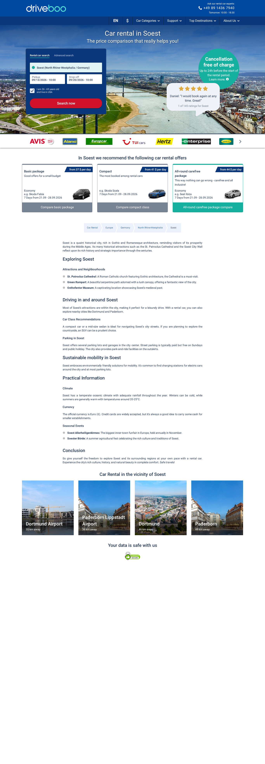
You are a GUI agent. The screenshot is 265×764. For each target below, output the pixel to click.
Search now (66, 103)
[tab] (39, 54)
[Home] (46, 8)
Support (172, 20)
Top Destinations (200, 20)
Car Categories (146, 20)
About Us (229, 20)
